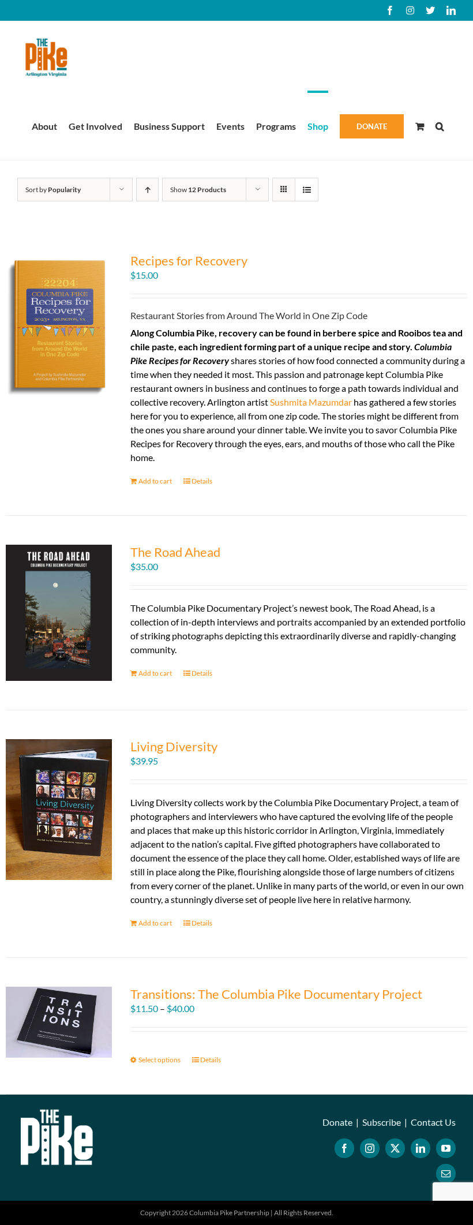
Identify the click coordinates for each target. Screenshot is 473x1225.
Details (202, 481)
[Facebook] (344, 1148)
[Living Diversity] (59, 810)
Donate (337, 1122)
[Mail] (446, 1173)
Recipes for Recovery (188, 260)
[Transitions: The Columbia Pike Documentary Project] (59, 1022)
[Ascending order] (147, 189)
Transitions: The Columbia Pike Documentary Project (276, 994)
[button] (440, 125)
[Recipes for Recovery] (59, 325)
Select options (159, 1059)
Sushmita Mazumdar (311, 401)
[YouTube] (446, 1148)
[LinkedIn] (420, 1148)
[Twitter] (395, 1148)
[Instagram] (370, 1148)
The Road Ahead (175, 552)
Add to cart (155, 481)
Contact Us (433, 1122)
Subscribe (381, 1122)
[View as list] (306, 189)
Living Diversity (173, 746)
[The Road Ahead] (59, 613)
